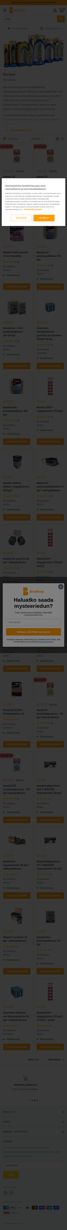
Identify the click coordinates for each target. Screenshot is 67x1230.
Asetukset (21, 218)
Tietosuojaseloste (33, 209)
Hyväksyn (44, 218)
